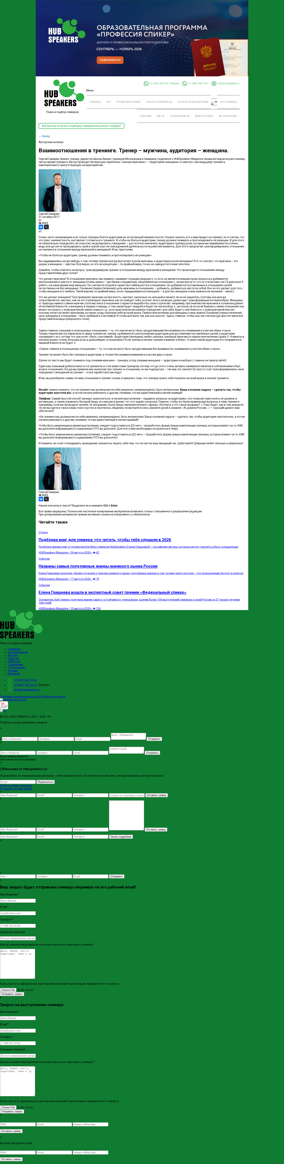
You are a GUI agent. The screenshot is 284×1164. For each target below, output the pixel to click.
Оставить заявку (156, 795)
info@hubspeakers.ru (229, 83)
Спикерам (14, 649)
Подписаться (45, 781)
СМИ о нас (14, 661)
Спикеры (95, 101)
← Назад (44, 136)
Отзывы (13, 670)
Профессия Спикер (128, 101)
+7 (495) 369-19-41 (199, 83)
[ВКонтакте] (41, 227)
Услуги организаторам (193, 101)
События (145, 116)
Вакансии (14, 673)
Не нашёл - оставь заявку (16, 788)
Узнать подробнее (121, 836)
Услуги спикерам (158, 101)
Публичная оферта (53, 696)
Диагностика (204, 116)
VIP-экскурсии (227, 116)
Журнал (13, 655)
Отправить (154, 739)
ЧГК (108, 101)
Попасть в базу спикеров (16, 785)
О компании (178, 116)
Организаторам (18, 652)
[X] (46, 227)
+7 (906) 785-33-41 (160, 83)
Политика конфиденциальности (20, 696)
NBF (159, 116)
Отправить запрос (12, 994)
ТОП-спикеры (228, 101)
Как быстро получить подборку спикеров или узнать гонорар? (81, 125)
